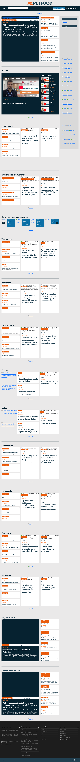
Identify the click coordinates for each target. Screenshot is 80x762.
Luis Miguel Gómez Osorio (25, 223)
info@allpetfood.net (7, 742)
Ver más (3, 738)
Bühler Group (44, 735)
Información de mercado (13, 174)
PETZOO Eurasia (64, 731)
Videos (5, 70)
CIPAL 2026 (63, 729)
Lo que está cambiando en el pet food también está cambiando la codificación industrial (29, 754)
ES (75, 8)
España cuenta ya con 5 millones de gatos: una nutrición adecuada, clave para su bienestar (29, 749)
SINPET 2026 (63, 733)
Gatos (4, 408)
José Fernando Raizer (55, 222)
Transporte (7, 491)
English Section (9, 617)
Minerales (6, 575)
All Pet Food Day (64, 739)
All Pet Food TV (46, 759)
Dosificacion (7, 126)
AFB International (45, 729)
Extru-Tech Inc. (45, 739)
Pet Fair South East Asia (66, 737)
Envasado (6, 533)
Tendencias (7, 239)
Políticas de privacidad (38, 759)
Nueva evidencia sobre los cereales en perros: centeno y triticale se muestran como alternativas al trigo (29, 745)
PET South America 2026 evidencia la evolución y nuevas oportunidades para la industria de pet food (29, 731)
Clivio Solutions (45, 737)
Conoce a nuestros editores (15, 217)
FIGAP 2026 (63, 735)
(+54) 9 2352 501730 (7, 744)
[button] (3, 223)
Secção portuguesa (11, 670)
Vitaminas (6, 282)
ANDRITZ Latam (45, 731)
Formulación (8, 325)
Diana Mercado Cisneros (10, 222)
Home (32, 759)
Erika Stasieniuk (40, 222)
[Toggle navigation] (4, 8)
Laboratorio (7, 445)
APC (42, 733)
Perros (5, 370)
